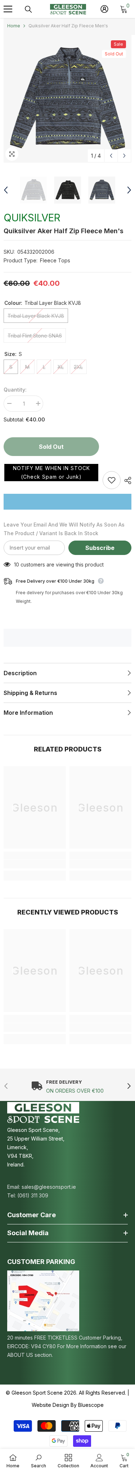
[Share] (126, 480)
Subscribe (99, 547)
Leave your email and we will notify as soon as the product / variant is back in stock (64, 528)
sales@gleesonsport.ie (49, 1187)
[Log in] (104, 9)
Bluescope (91, 1405)
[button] (51, 472)
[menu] (8, 9)
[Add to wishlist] (112, 480)
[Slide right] (128, 1086)
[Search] (28, 9)
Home (13, 25)
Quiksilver (32, 218)
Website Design (50, 1405)
